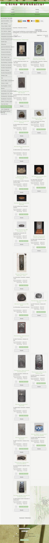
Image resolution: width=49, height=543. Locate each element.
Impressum (21, 517)
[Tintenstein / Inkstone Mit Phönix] (39, 298)
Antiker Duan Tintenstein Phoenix (21, 122)
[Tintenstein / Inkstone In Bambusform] (39, 369)
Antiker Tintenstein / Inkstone (21, 405)
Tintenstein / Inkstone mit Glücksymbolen (21, 371)
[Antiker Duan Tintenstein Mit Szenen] (21, 89)
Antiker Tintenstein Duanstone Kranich (39, 236)
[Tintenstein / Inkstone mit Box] (21, 333)
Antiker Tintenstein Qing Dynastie (39, 177)
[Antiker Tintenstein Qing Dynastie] (39, 174)
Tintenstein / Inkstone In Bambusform (39, 372)
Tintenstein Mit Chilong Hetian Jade (39, 118)
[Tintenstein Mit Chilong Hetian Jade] (39, 115)
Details (21, 73)
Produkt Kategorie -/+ (18, 36)
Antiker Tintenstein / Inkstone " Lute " (21, 274)
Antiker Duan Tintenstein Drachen (21, 203)
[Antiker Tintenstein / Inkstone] (21, 402)
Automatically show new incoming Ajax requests (25, 536)
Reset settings (24, 539)
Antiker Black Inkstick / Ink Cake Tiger (22, 58)
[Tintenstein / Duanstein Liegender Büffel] (21, 460)
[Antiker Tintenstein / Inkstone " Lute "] (21, 271)
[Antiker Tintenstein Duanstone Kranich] (39, 233)
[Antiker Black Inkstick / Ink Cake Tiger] (21, 56)
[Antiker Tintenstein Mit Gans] (21, 301)
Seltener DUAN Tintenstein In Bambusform (22, 496)
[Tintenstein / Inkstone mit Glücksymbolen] (21, 368)
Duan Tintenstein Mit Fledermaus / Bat (21, 230)
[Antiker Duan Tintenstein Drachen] (21, 200)
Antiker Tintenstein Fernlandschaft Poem (39, 58)
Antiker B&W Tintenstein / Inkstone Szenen (39, 434)
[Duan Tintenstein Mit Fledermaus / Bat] (21, 227)
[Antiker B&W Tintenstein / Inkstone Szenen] (39, 432)
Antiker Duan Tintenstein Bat (21, 147)
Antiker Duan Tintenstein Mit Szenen (21, 92)
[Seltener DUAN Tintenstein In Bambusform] (21, 493)
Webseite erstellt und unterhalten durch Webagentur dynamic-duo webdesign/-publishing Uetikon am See (40, 525)
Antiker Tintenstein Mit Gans (21, 304)
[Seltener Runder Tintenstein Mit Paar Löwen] (21, 174)
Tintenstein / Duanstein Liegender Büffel (22, 463)
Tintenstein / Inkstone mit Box (21, 336)
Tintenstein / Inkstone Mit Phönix (39, 301)
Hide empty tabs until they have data (25, 533)
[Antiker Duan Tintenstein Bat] (21, 144)
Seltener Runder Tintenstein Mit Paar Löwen (21, 178)
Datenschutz (28, 517)
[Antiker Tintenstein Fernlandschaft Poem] (39, 56)
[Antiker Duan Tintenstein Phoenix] (21, 119)
